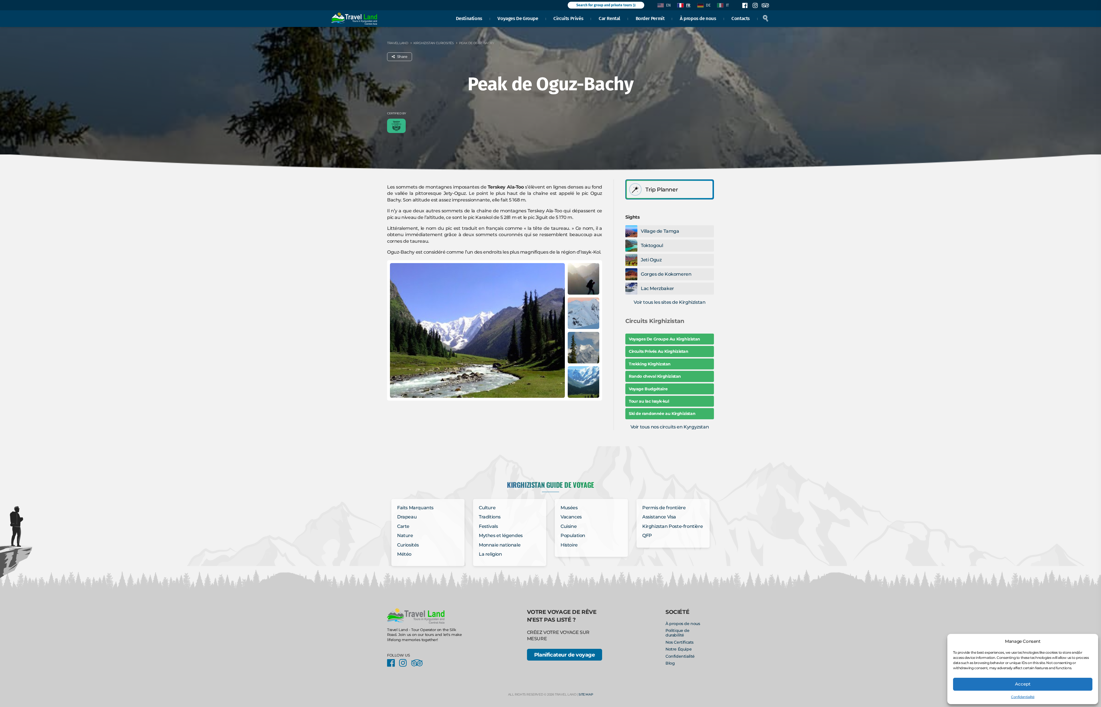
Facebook (744, 5)
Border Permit (650, 18)
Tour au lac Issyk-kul (649, 401)
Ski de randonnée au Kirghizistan (662, 413)
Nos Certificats (679, 642)
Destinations (469, 18)
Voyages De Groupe (517, 18)
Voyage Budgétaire (648, 388)
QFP (647, 535)
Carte (403, 526)
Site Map (586, 694)
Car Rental (609, 18)
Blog (670, 663)
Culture (487, 507)
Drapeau (407, 517)
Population (573, 535)
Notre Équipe (678, 649)
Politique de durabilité (677, 633)
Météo (404, 554)
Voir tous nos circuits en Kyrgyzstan (669, 427)
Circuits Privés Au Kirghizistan (658, 351)
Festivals (488, 526)
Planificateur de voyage (564, 655)
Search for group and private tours (604, 5)
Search (765, 18)
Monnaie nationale (499, 545)
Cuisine (569, 526)
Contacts (740, 18)
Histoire (569, 545)
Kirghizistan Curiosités (433, 43)
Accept (1022, 684)
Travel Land (397, 43)
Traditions (490, 517)
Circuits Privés (568, 18)
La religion (490, 554)
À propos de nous (698, 18)
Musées (569, 507)
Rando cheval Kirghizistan (655, 376)
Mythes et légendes (501, 535)
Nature (405, 535)
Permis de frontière (664, 507)
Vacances (571, 517)
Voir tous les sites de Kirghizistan (669, 302)
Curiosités (408, 545)
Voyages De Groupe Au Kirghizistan (664, 339)
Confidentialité (1022, 697)
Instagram (755, 5)
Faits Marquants (415, 507)
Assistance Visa (659, 517)
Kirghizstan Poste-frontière (672, 526)
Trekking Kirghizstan (650, 364)
